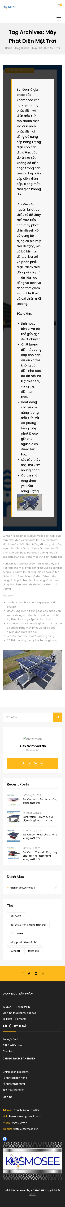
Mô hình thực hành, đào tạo (19, 1013)
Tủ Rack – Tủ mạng (14, 1019)
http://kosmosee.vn (26, 1129)
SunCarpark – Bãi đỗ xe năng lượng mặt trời (40, 801)
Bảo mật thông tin (13, 1089)
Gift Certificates (12, 1045)
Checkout (9, 1051)
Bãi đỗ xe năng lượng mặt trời (28, 924)
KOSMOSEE (37, 1190)
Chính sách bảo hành (16, 1072)
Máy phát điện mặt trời (24, 942)
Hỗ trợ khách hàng (14, 1083)
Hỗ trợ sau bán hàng (15, 1078)
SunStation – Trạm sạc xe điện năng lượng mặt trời (38, 818)
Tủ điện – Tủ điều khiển (16, 1007)
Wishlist (59, 6)
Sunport (15, 951)
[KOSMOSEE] (11, 7)
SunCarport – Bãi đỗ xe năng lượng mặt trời (40, 836)
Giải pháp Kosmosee (22, 887)
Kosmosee (17, 933)
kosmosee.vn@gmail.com (25, 1116)
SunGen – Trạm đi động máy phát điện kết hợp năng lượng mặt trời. (40, 855)
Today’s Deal (10, 1039)
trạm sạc (33, 951)
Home (8, 48)
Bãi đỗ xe (16, 916)
